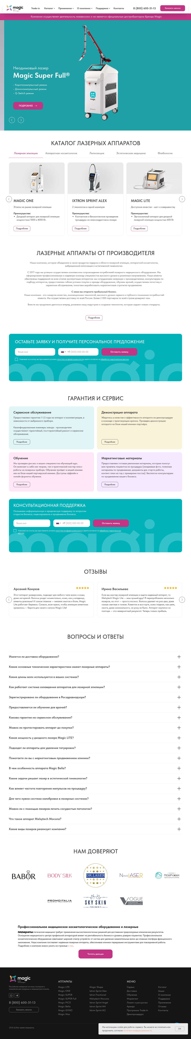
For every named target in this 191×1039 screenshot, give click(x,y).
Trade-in (35, 8)
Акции (161, 990)
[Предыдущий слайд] (9, 199)
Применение (65, 8)
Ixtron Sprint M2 (98, 1010)
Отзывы (162, 1006)
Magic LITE (64, 987)
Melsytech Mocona (99, 998)
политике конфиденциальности (137, 1030)
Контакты (119, 8)
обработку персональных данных (115, 359)
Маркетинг (132, 998)
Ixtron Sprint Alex (98, 990)
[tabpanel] (95, 75)
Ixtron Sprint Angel (99, 1002)
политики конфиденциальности (70, 359)
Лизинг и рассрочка (137, 1002)
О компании (83, 8)
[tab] (26, 154)
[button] (172, 8)
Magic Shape (96, 987)
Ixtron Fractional (98, 994)
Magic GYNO (65, 1010)
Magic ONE (64, 990)
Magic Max (64, 1014)
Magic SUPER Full (67, 998)
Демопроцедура (135, 1014)
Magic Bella (64, 1006)
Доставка (132, 990)
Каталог (48, 8)
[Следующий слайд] (182, 199)
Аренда (131, 1006)
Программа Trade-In (137, 1010)
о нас (70, 945)
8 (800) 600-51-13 (22, 1002)
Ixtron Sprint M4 (98, 1006)
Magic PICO (64, 1002)
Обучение (132, 994)
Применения (164, 1002)
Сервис (131, 987)
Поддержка (102, 8)
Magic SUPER (65, 994)
